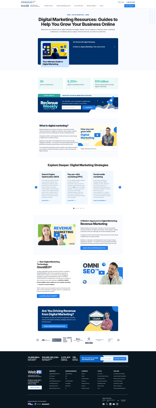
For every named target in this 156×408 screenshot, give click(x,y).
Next (118, 340)
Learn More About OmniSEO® (48, 296)
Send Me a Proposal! (119, 358)
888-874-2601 (131, 2)
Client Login (121, 2)
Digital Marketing (78, 14)
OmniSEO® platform (42, 273)
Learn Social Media (99, 200)
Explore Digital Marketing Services (54, 326)
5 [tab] (83, 208)
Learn (87, 14)
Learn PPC (71, 200)
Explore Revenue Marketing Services (94, 248)
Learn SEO (45, 200)
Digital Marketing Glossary (88, 149)
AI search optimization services (44, 271)
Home (69, 14)
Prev (37, 340)
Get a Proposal (130, 5)
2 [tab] (76, 208)
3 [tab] (78, 208)
